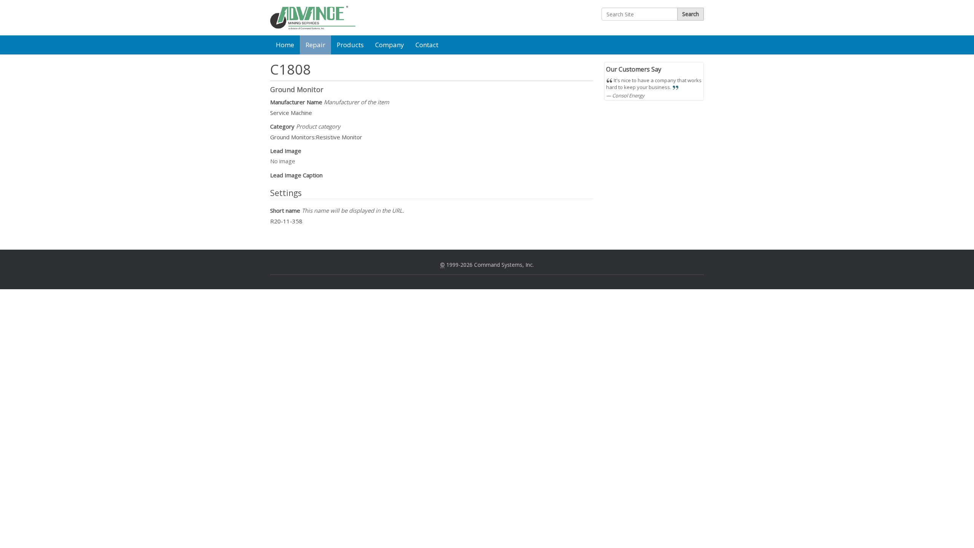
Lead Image (285, 151)
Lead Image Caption (296, 175)
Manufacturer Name (329, 102)
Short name (337, 210)
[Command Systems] (312, 18)
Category (305, 126)
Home (285, 44)
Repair (315, 44)
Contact (426, 44)
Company (389, 44)
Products (350, 44)
